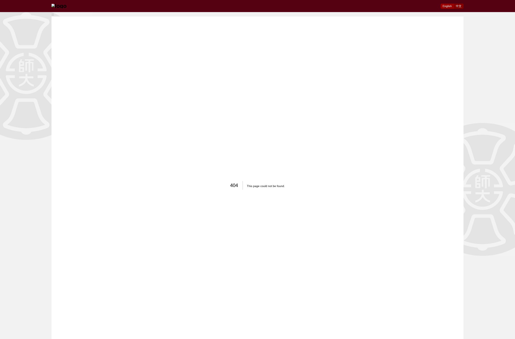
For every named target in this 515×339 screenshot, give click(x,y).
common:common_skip (15, 2)
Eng (447, 6)
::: (53, 14)
